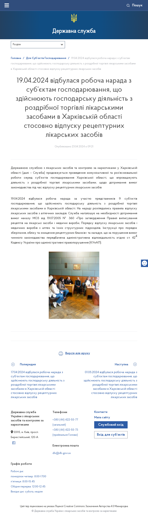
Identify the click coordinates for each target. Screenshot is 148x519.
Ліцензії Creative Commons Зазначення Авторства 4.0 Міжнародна (91, 506)
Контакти (100, 412)
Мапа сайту (102, 417)
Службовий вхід (111, 425)
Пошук (137, 5)
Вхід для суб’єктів (111, 435)
